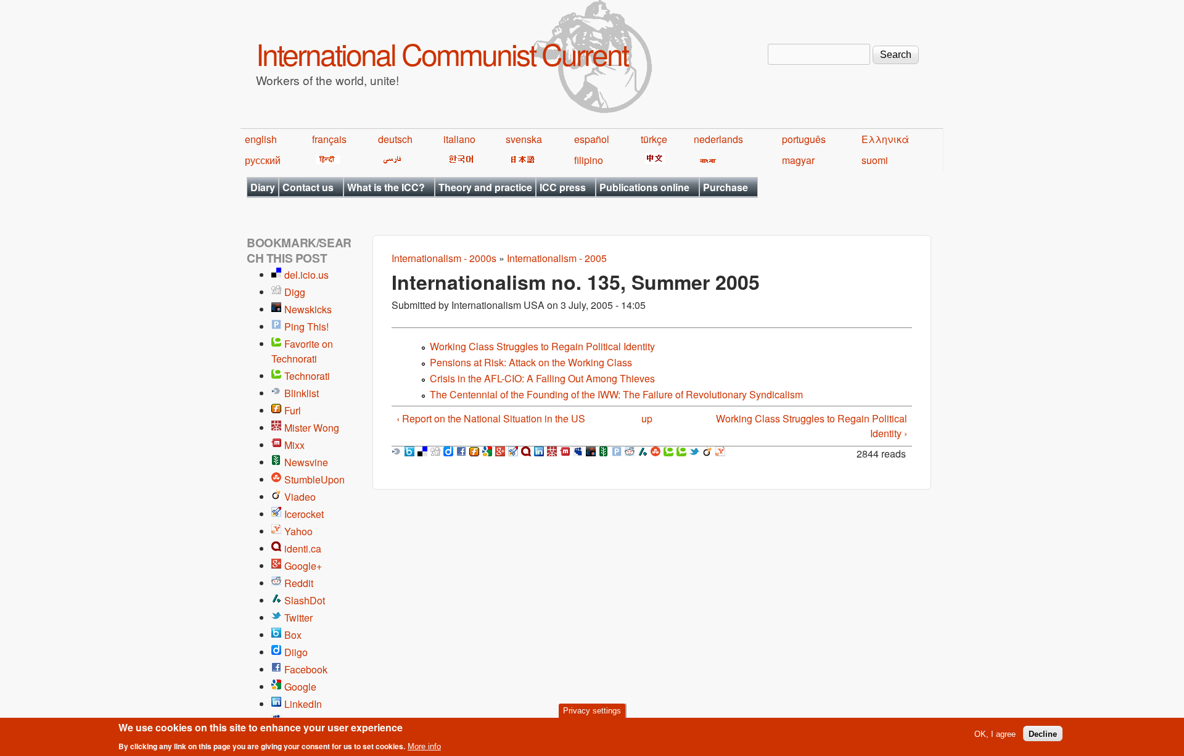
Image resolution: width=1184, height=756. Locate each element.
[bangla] (706, 160)
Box (293, 635)
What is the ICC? (386, 187)
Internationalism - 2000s (444, 258)
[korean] (458, 160)
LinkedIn (303, 704)
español (591, 139)
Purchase (725, 187)
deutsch (395, 139)
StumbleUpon (314, 479)
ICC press (563, 187)
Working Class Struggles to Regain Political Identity (542, 346)
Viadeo (300, 497)
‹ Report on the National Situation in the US (491, 418)
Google (300, 687)
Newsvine (306, 462)
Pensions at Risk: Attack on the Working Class (531, 362)
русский (263, 160)
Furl (292, 410)
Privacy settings (592, 710)
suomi (874, 160)
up (646, 418)
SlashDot (304, 600)
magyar (798, 160)
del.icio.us (306, 275)
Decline (1043, 733)
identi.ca (302, 548)
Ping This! (306, 326)
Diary (262, 187)
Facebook (305, 669)
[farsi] (390, 160)
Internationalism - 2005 (557, 258)
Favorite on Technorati (302, 351)
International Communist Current (442, 53)
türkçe (654, 139)
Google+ (303, 566)
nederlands (718, 139)
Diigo (296, 652)
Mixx (294, 445)
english (261, 139)
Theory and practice (485, 187)
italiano (459, 139)
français (329, 139)
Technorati (307, 376)
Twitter (298, 617)
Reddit (298, 583)
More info (424, 745)
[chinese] (653, 160)
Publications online (644, 187)
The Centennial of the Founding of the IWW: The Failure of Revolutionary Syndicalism (616, 394)
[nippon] (521, 160)
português (804, 139)
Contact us (308, 187)
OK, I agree (995, 733)
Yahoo (298, 531)
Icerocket (304, 514)
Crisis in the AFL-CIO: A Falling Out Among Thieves (542, 378)
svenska (524, 139)
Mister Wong (311, 428)
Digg (294, 292)
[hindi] (326, 160)
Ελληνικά (885, 139)
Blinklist (301, 393)
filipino (588, 160)
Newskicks (308, 309)
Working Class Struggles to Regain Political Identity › (811, 425)
